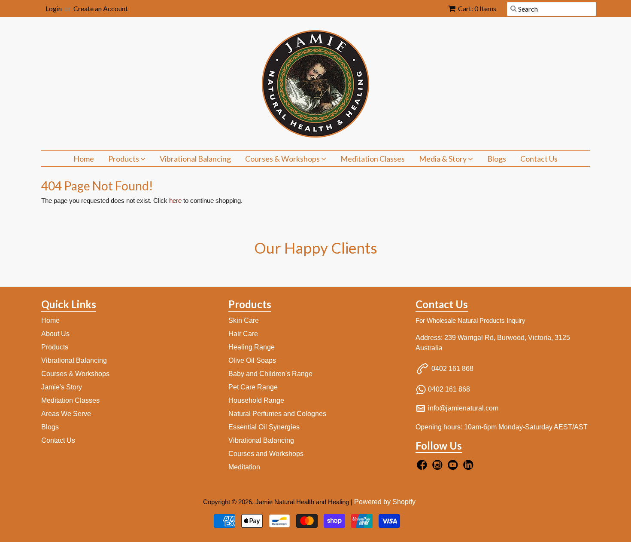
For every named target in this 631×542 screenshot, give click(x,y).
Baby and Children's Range (270, 373)
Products (124, 158)
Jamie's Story (61, 387)
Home (83, 158)
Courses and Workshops (265, 453)
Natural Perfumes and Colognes (277, 413)
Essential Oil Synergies (264, 427)
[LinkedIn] (469, 467)
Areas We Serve (66, 413)
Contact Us (539, 158)
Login (54, 8)
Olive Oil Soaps (252, 360)
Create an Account (100, 8)
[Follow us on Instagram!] (438, 467)
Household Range (256, 400)
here (175, 200)
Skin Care (243, 320)
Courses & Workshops (283, 158)
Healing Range (251, 347)
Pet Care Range (253, 387)
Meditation (244, 467)
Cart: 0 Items (477, 8)
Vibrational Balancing (195, 158)
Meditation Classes (372, 158)
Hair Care (243, 333)
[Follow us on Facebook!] (423, 467)
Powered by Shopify (385, 501)
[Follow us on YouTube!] (454, 467)
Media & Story (443, 158)
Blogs (496, 158)
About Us (55, 333)
